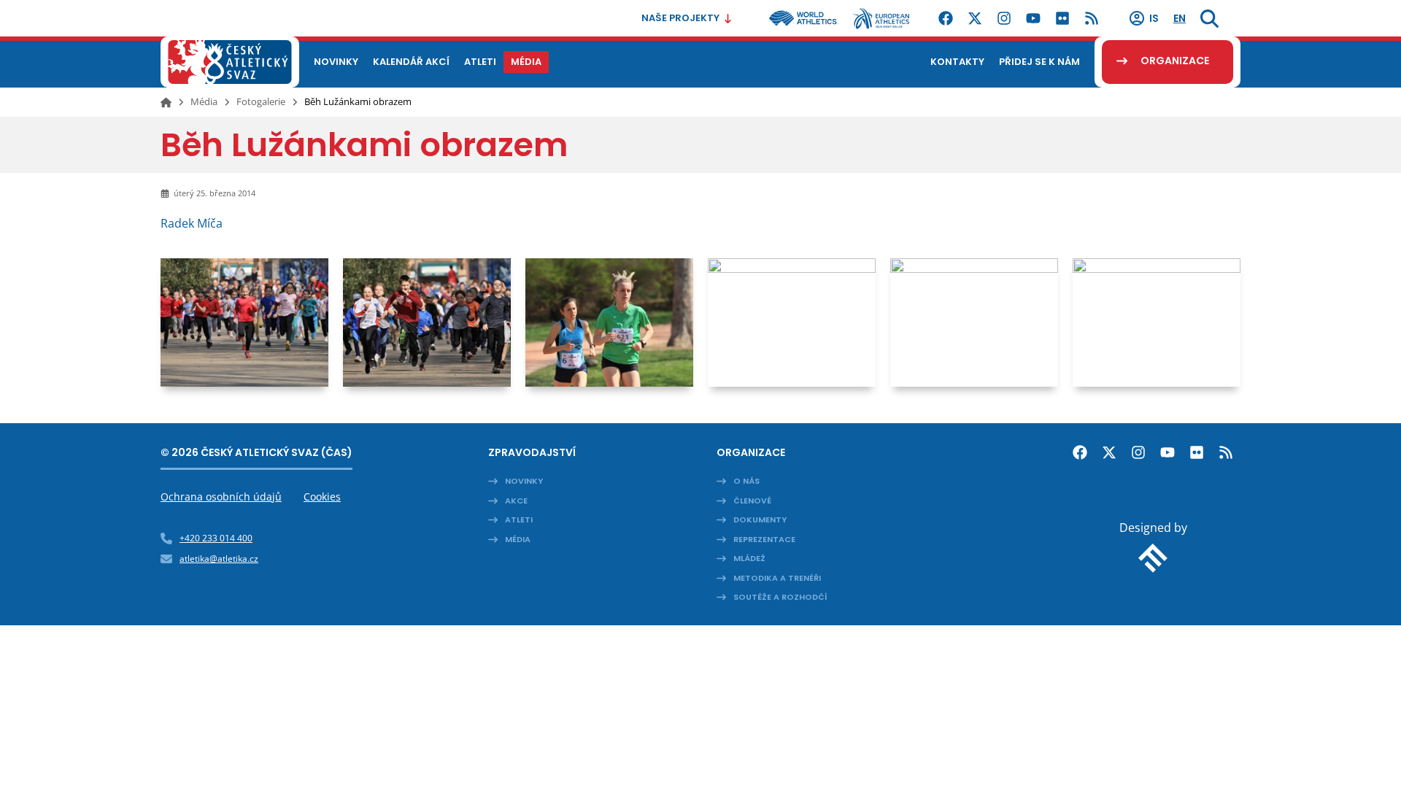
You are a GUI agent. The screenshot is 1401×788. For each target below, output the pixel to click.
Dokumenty (760, 519)
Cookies (322, 496)
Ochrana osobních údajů (221, 496)
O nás (746, 481)
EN (1179, 18)
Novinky (524, 481)
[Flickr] (1062, 18)
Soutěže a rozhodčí (780, 597)
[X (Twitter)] (974, 18)
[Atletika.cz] (230, 62)
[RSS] (1091, 18)
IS (1154, 18)
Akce (516, 500)
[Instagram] (1004, 18)
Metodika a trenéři (777, 578)
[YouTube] (1033, 18)
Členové (752, 500)
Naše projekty (680, 18)
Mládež (749, 558)
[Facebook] (945, 18)
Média (203, 101)
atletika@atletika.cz (219, 558)
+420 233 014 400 (216, 538)
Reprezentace (764, 539)
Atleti (519, 519)
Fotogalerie (260, 101)
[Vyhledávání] (1209, 18)
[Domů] (166, 102)
